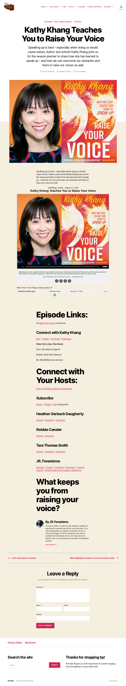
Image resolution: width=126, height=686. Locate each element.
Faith (64, 7)
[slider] (105, 266)
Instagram (66, 339)
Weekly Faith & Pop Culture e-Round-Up (63, 470)
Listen (105, 291)
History (71, 7)
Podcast (78, 21)
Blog (38, 339)
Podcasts (107, 7)
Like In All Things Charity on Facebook (54, 389)
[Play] (20, 267)
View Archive (51, 545)
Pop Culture (54, 7)
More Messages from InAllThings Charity (56, 276)
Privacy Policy (15, 642)
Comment (40, 587)
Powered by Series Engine (102, 300)
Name (38, 605)
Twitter (45, 339)
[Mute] (101, 267)
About (43, 7)
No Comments (81, 71)
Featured (48, 21)
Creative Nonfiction (94, 7)
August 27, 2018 (65, 71)
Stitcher (47, 404)
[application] (63, 267)
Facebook (55, 339)
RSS (55, 404)
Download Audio (77, 276)
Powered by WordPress (24, 681)
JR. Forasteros (49, 71)
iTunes (39, 404)
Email (66, 605)
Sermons (40, 467)
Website (39, 614)
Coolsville (81, 7)
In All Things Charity (63, 21)
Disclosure (30, 642)
